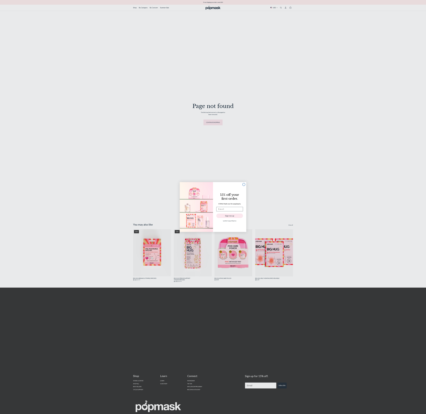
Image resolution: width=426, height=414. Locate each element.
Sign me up (229, 216)
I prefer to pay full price (229, 220)
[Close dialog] (244, 184)
